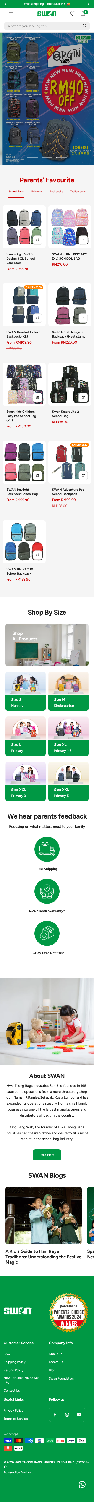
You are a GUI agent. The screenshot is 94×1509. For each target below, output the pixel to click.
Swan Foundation (61, 1378)
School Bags (16, 191)
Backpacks (56, 191)
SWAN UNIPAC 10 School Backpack (19, 571)
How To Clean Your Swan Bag (21, 1380)
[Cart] (82, 13)
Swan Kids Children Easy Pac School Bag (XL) (21, 416)
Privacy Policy (14, 1410)
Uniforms (36, 191)
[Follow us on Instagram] (67, 1415)
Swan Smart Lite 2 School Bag (65, 414)
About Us (55, 1354)
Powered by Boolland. (18, 1472)
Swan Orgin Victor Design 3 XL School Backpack (20, 258)
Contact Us (12, 1390)
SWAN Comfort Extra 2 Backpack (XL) (23, 334)
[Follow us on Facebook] (55, 1415)
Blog (52, 1370)
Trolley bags (78, 191)
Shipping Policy (15, 1362)
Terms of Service (16, 1419)
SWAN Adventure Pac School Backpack (68, 492)
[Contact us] (82, 1484)
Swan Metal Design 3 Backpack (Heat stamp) (69, 334)
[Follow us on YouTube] (79, 1415)
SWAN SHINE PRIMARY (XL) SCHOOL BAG (69, 256)
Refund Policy (14, 1370)
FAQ (7, 1354)
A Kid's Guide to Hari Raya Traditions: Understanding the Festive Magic (43, 1256)
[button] (5, 6)
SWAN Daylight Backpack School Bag (22, 492)
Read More (47, 1155)
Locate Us (56, 1362)
